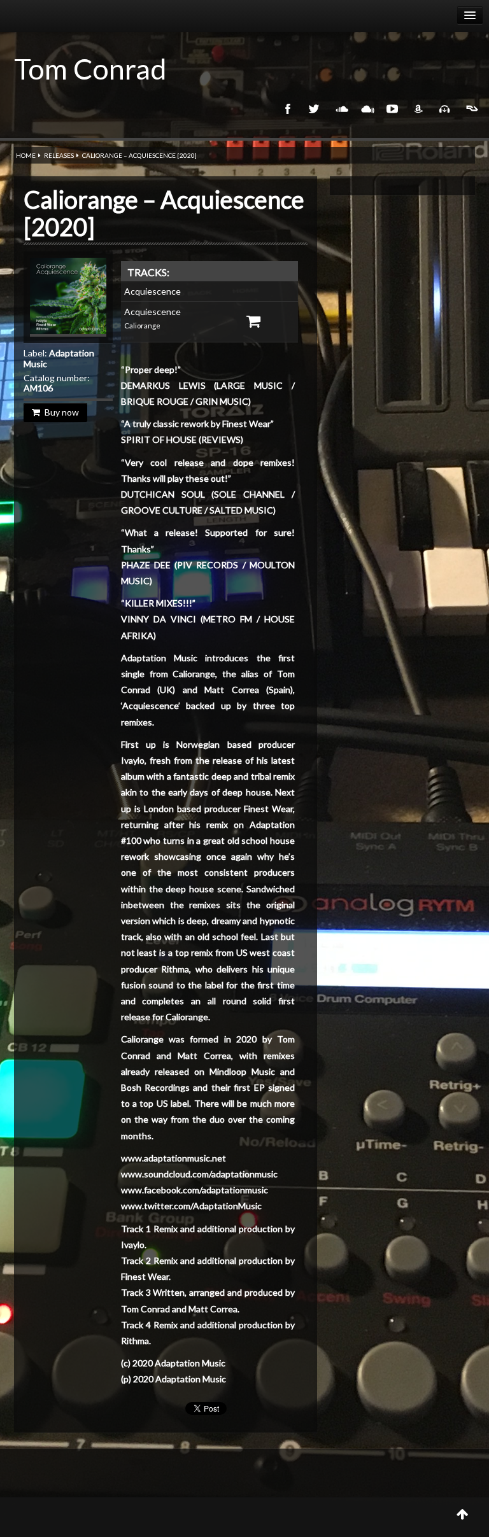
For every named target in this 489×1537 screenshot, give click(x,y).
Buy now (62, 412)
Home (26, 155)
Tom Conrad (90, 69)
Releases (59, 155)
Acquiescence (152, 291)
